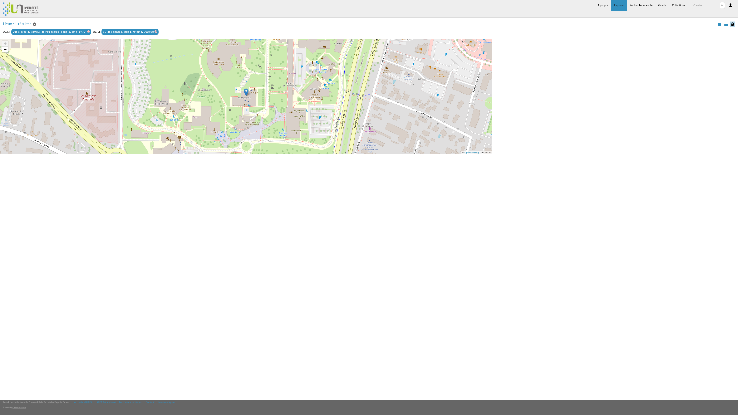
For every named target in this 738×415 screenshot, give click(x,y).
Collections (678, 5)
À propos (603, 5)
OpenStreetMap (472, 152)
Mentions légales (166, 402)
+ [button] (5, 43)
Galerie (662, 5)
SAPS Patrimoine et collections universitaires (118, 402)
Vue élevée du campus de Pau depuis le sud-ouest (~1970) (50, 32)
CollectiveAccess (19, 407)
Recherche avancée (641, 5)
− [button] (5, 49)
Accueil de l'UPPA (83, 402)
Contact (150, 402)
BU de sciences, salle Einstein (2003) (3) (129, 32)
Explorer (619, 5)
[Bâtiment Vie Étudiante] (246, 92)
